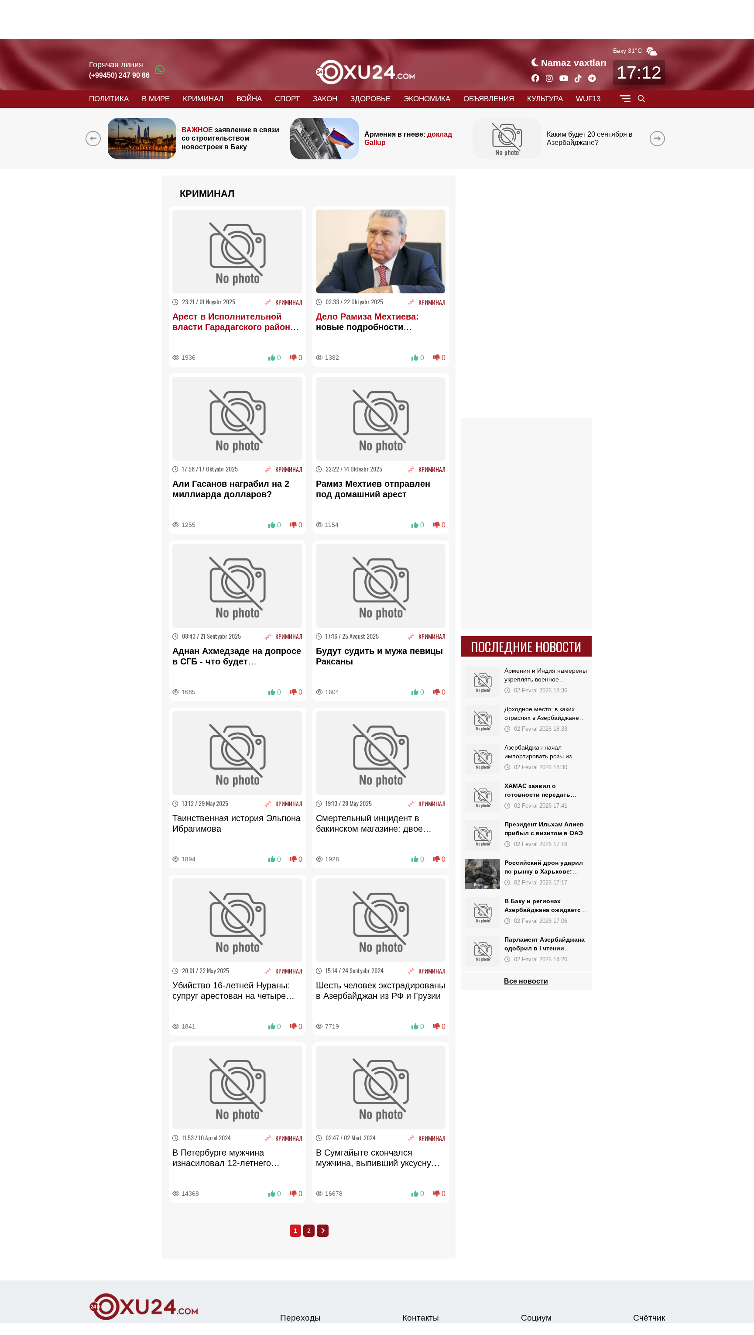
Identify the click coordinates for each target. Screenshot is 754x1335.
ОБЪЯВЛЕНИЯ (488, 99)
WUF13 (588, 99)
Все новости (526, 981)
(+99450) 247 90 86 (119, 75)
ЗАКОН (325, 99)
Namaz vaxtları (574, 63)
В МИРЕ (156, 99)
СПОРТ (287, 99)
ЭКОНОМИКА (427, 99)
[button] (659, 138)
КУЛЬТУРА (545, 99)
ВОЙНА (249, 99)
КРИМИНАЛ (203, 99)
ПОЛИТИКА (109, 99)
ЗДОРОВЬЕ (370, 99)
